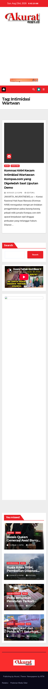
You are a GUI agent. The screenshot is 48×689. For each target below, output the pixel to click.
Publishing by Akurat (11, 676)
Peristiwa (15, 166)
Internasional (12, 563)
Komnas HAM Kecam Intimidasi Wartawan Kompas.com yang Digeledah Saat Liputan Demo (21, 179)
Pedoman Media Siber (18, 683)
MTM (42, 676)
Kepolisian (20, 624)
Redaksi (5, 683)
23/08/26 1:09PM (16, 606)
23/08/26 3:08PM (16, 545)
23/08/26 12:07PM (17, 636)
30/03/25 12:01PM (15, 193)
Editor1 (31, 193)
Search (8, 245)
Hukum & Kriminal (13, 593)
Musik (18, 532)
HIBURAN (10, 532)
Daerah (10, 624)
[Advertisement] (24, 49)
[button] (34, 89)
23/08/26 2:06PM (16, 575)
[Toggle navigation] (43, 89)
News (7, 166)
